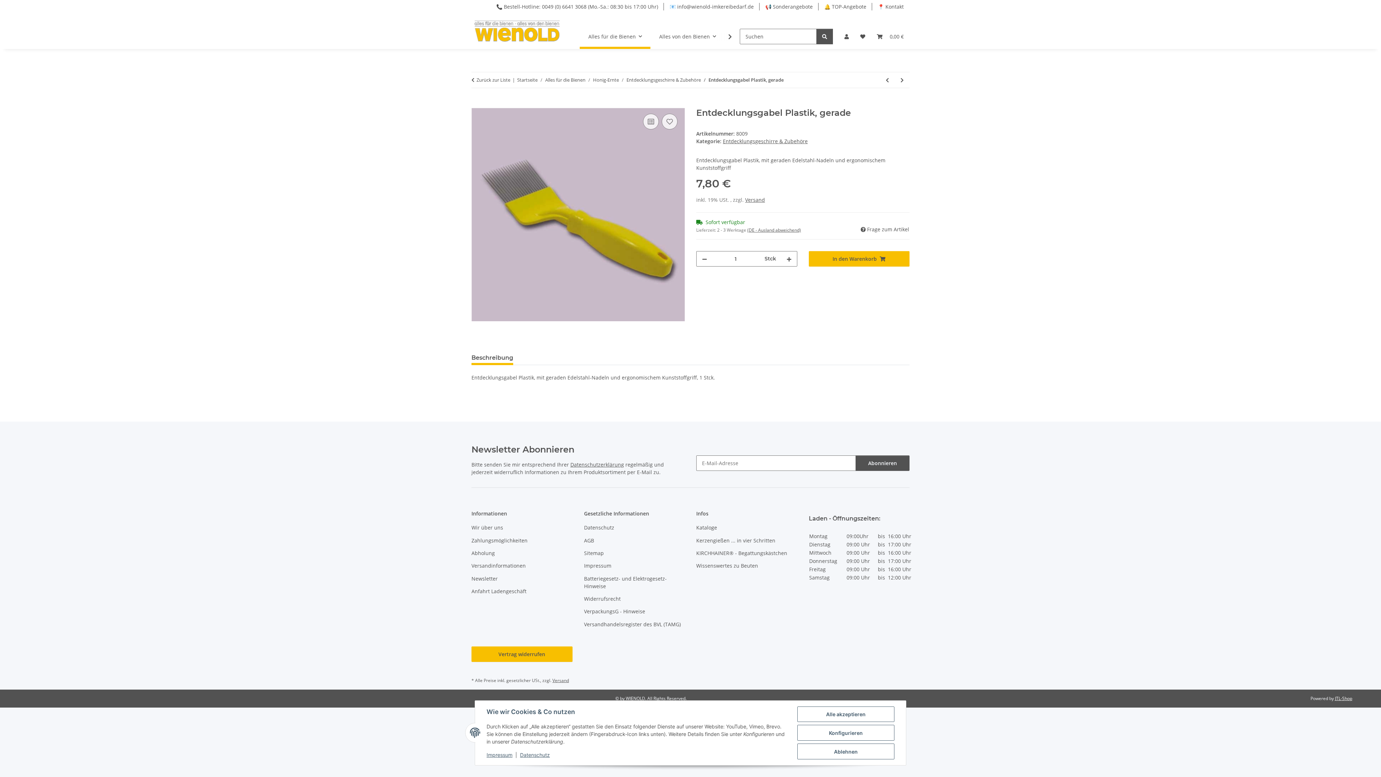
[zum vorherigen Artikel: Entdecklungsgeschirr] (887, 80)
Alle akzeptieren (846, 714)
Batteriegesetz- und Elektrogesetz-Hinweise (625, 582)
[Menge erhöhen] (789, 258)
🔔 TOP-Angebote (845, 6)
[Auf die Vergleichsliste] (651, 122)
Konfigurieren (846, 733)
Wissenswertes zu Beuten (727, 565)
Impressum (499, 755)
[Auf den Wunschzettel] (670, 122)
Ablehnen (846, 752)
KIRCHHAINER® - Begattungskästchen (741, 553)
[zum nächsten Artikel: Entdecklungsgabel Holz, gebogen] (902, 80)
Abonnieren (882, 463)
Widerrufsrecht (602, 598)
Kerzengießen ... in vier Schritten (735, 540)
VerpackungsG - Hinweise (614, 611)
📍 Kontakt (891, 6)
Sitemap (594, 553)
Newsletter (484, 578)
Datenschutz (535, 755)
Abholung (483, 553)
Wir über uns (487, 527)
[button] (846, 36)
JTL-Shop (1343, 698)
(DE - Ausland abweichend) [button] (774, 230)
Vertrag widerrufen (521, 654)
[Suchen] (824, 36)
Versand (755, 199)
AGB (589, 540)
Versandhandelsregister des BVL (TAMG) (632, 624)
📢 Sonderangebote (789, 6)
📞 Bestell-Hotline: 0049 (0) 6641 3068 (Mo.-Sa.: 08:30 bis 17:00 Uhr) (577, 6)
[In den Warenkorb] (477, 104)
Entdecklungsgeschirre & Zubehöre (765, 141)
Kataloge (706, 527)
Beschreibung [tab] (492, 357)
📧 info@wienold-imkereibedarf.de (712, 6)
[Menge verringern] (704, 258)
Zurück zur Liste (493, 80)
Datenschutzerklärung (597, 464)
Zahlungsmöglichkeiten (499, 540)
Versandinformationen (498, 565)
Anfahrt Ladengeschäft (499, 591)
